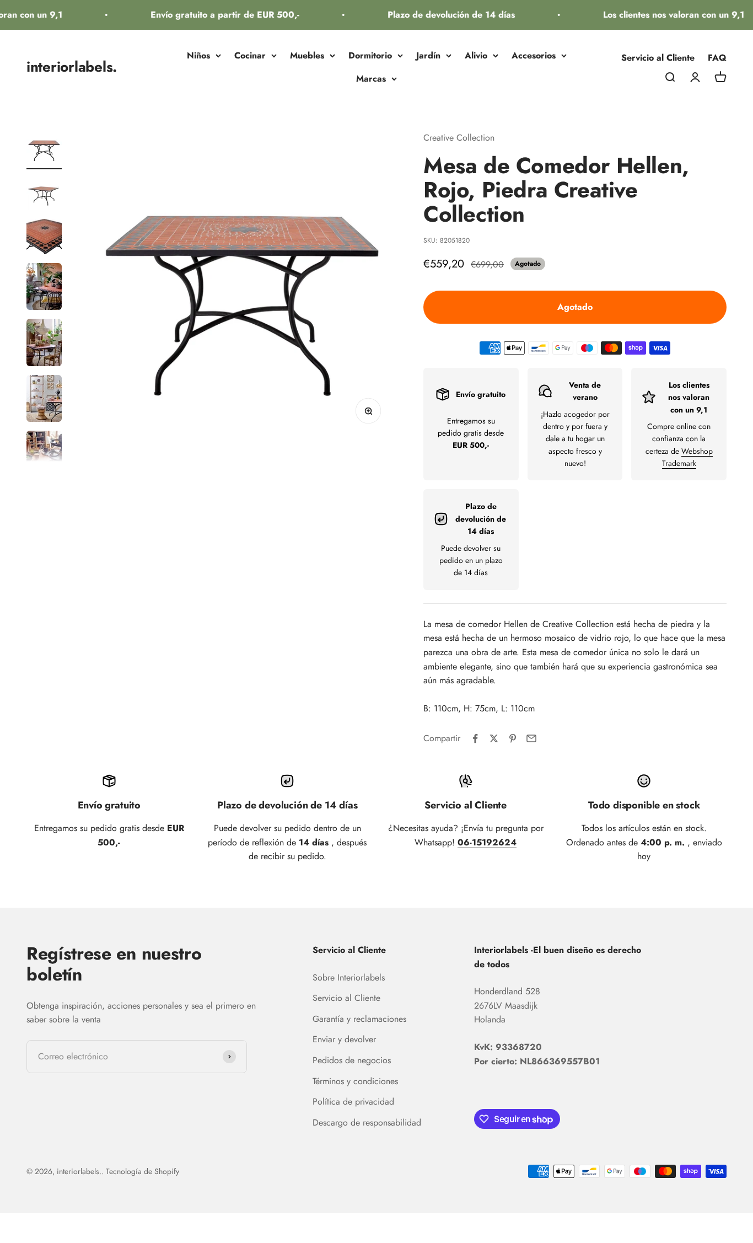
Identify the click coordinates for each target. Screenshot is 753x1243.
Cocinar (250, 55)
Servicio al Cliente (658, 57)
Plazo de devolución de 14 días (443, 14)
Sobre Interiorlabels (349, 977)
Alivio (476, 55)
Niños (198, 55)
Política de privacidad (353, 1101)
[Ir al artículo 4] (44, 288)
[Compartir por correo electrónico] (531, 738)
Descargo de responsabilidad (367, 1122)
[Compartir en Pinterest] (512, 738)
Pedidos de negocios (352, 1060)
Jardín (428, 55)
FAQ (717, 57)
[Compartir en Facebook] (475, 738)
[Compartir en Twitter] (494, 738)
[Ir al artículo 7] (44, 456)
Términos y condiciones (355, 1081)
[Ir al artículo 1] (44, 150)
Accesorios (534, 55)
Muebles (307, 55)
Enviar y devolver (344, 1039)
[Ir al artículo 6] (44, 400)
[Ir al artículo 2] (44, 194)
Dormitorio (370, 55)
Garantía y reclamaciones (359, 1018)
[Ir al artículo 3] (44, 238)
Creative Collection (458, 137)
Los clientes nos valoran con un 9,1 (665, 14)
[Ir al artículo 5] (44, 344)
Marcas (371, 78)
